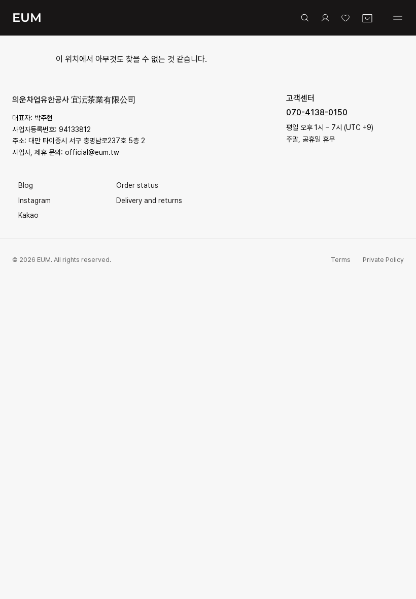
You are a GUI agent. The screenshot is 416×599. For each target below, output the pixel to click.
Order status (137, 185)
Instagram (34, 200)
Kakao (28, 215)
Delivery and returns (149, 200)
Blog (25, 185)
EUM (27, 17)
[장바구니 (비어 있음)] (367, 18)
